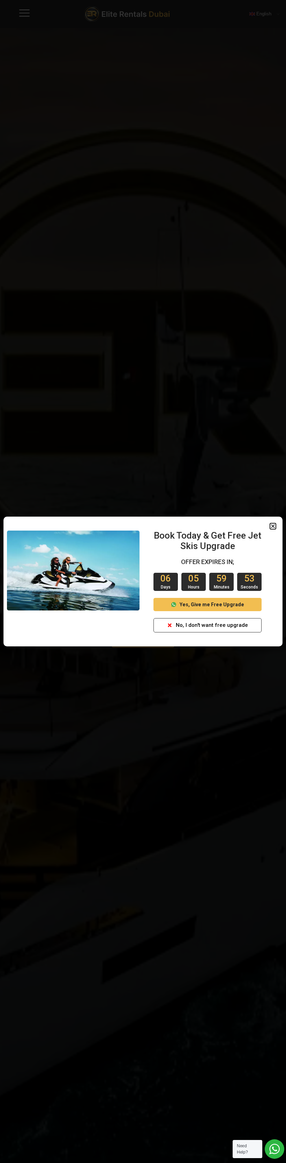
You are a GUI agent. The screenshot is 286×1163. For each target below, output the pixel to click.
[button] (273, 526)
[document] (143, 581)
